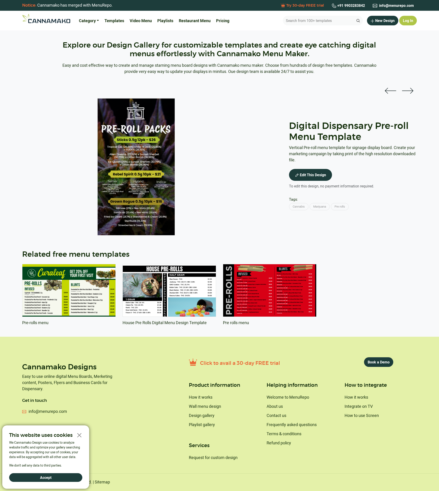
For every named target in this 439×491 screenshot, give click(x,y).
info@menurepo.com (396, 5)
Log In (408, 20)
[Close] (79, 435)
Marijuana (319, 206)
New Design (385, 20)
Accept (45, 477)
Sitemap (102, 482)
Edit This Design (313, 174)
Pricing (222, 20)
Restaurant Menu (195, 20)
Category (87, 20)
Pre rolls (340, 206)
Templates (114, 20)
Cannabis (299, 206)
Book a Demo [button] (379, 362)
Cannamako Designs (59, 367)
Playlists (165, 20)
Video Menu (141, 20)
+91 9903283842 (350, 5)
